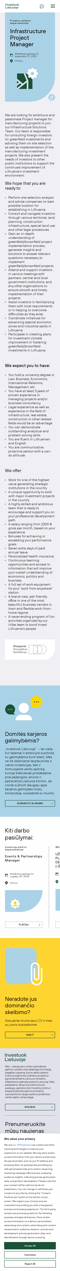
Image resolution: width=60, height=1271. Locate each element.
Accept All (30, 1245)
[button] (53, 6)
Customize (30, 1254)
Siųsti (30, 1034)
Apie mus (29, 1107)
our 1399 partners (22, 1145)
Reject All (30, 1263)
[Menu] (41, 6)
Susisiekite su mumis (30, 803)
